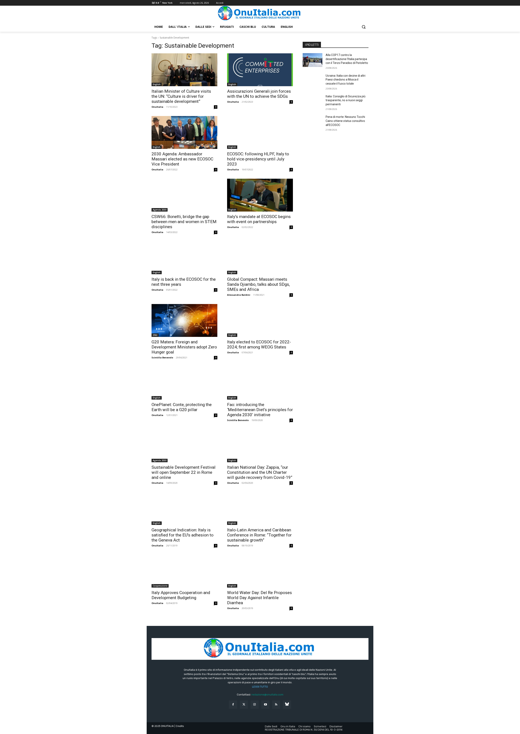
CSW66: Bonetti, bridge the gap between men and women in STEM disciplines (184, 221)
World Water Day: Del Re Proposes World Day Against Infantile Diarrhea (259, 597)
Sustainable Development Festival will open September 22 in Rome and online (184, 472)
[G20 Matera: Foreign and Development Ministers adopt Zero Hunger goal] (184, 320)
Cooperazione (160, 585)
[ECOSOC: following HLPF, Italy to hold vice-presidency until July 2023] (260, 132)
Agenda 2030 (159, 209)
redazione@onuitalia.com (267, 694)
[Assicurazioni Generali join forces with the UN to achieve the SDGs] (260, 69)
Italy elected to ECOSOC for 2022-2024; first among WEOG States (259, 344)
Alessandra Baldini (238, 294)
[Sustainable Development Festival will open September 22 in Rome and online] (184, 445)
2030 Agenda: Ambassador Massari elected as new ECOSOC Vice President (182, 159)
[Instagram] (255, 704)
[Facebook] (233, 704)
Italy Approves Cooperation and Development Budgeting (181, 595)
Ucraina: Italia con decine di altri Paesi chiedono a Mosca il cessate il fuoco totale (345, 79)
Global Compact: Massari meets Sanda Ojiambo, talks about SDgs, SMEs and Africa (258, 284)
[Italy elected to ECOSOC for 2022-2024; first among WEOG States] (260, 320)
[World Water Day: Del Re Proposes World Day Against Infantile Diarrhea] (260, 571)
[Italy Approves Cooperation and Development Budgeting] (184, 571)
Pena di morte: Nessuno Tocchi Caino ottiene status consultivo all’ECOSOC (345, 120)
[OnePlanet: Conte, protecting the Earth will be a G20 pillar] (184, 383)
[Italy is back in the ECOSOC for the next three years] (184, 257)
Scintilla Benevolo (162, 357)
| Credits (179, 726)
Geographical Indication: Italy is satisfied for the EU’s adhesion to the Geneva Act (182, 535)
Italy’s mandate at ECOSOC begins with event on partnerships (259, 219)
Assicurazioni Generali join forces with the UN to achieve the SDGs (259, 94)
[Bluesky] (287, 704)
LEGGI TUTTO (260, 686)
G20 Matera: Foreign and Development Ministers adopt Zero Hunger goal (184, 347)
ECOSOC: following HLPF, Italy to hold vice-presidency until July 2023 (258, 159)
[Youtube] (265, 704)
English (156, 84)
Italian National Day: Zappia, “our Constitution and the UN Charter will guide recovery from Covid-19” (259, 472)
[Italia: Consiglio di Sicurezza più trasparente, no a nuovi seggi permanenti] (312, 101)
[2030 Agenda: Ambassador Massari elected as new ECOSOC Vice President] (184, 132)
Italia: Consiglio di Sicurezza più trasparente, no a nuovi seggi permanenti (345, 100)
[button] (363, 27)
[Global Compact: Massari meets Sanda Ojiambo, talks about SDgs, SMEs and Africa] (260, 257)
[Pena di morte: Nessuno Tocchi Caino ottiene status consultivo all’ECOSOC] (312, 122)
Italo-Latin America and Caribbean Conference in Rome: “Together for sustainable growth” (259, 535)
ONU (155, 335)
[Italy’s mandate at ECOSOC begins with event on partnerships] (260, 195)
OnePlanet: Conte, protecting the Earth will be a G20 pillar (182, 407)
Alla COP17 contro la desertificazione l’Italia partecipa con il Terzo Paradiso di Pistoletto (347, 58)
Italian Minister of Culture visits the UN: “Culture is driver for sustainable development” (181, 96)
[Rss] (276, 704)
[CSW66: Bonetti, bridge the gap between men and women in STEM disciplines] (184, 195)
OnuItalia (157, 106)
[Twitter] (244, 704)
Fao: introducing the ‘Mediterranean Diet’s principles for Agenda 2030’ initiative (260, 409)
